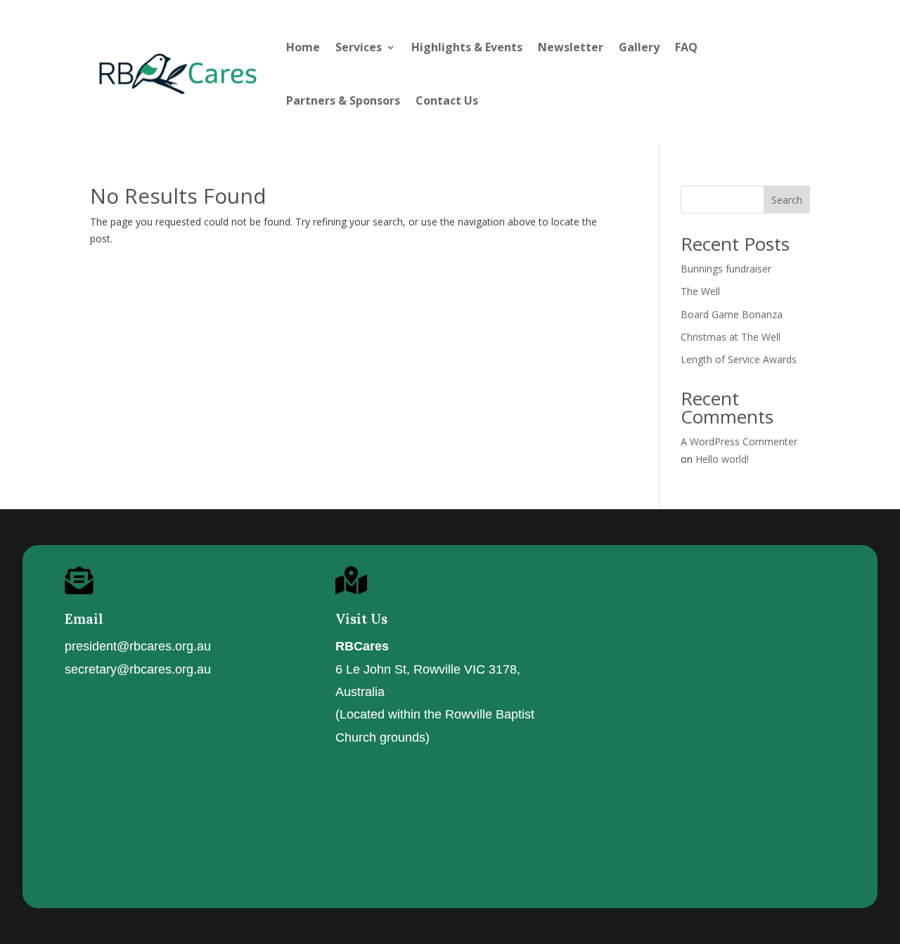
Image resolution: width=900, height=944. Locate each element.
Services (358, 47)
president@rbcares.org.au (138, 646)
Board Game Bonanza (732, 314)
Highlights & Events (466, 47)
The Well (700, 291)
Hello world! (722, 459)
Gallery (639, 47)
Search (786, 199)
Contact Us (447, 100)
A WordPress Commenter (739, 441)
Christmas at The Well (730, 336)
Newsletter (570, 47)
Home (303, 47)
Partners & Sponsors (343, 100)
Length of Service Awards (739, 359)
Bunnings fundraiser (726, 268)
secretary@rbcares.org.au (138, 669)
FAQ (686, 47)
